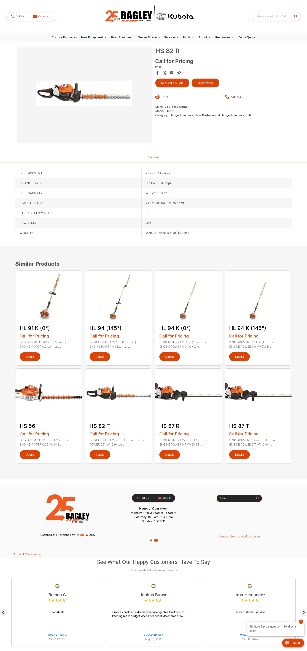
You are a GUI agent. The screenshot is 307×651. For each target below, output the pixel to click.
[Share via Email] (171, 73)
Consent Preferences (27, 554)
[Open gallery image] (84, 95)
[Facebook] (151, 540)
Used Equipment (122, 37)
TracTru (80, 534)
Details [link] (30, 356)
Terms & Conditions (248, 536)
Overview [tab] (153, 157)
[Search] (258, 498)
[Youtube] (156, 540)
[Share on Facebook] (157, 73)
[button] (18, 16)
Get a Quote (247, 37)
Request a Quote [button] (172, 83)
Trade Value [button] (205, 83)
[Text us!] (293, 643)
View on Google (57, 635)
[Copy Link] (179, 73)
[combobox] (276, 16)
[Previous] (3, 612)
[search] (296, 16)
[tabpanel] (84, 95)
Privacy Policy (227, 536)
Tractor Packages (64, 37)
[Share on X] (164, 73)
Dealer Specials (149, 37)
